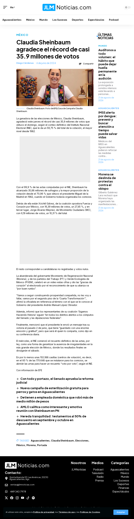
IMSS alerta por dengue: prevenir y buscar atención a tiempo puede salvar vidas (107, 124)
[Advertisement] (55, 159)
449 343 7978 (18, 491)
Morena (31, 445)
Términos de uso (67, 512)
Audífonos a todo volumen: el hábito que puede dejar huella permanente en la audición (107, 64)
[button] (120, 512)
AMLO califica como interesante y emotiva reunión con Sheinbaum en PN (49, 408)
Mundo (102, 46)
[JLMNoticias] (67, 7)
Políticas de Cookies (90, 512)
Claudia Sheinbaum (62, 440)
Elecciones (81, 440)
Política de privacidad (43, 512)
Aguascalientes (40, 440)
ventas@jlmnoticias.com (22, 484)
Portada (42, 445)
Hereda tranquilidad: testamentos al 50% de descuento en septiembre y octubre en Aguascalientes (51, 419)
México (22, 35)
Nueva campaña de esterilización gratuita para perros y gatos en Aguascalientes (52, 390)
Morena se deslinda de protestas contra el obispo (107, 181)
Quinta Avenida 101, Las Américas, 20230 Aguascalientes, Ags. (28, 478)
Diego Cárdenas (25, 63)
